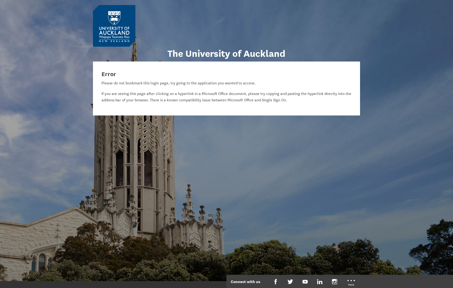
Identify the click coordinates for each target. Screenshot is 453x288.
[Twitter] (290, 281)
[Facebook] (275, 281)
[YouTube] (305, 281)
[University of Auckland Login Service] (114, 25)
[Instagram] (334, 281)
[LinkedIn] (320, 281)
